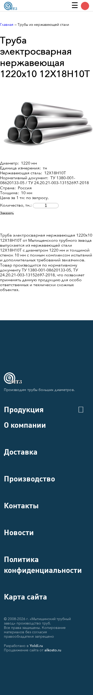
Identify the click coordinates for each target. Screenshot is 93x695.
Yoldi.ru (36, 645)
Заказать (7, 213)
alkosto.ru (52, 650)
